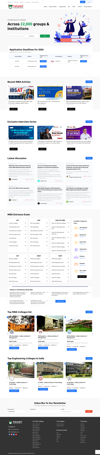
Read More (13, 109)
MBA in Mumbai (36, 425)
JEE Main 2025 (83, 437)
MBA (57, 432)
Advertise (16, 2)
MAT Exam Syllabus (35, 223)
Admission (69, 346)
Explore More (82, 276)
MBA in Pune (35, 440)
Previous (7, 98)
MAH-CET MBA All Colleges (58, 246)
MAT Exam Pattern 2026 (36, 234)
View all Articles (60, 301)
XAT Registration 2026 (14, 262)
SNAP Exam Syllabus (57, 258)
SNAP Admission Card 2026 (58, 266)
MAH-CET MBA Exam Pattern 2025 (59, 238)
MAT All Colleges (34, 242)
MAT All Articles (34, 238)
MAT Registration (34, 227)
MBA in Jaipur (35, 432)
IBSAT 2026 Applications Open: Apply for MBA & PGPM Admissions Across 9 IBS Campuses (60, 294)
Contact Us (27, 2)
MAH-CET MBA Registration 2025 (58, 227)
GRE (81, 434)
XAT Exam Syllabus (13, 258)
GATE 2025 (82, 440)
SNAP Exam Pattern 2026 (58, 270)
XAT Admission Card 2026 (15, 266)
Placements (82, 346)
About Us (9, 2)
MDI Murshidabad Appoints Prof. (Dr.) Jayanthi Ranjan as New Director (81, 293)
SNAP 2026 (82, 429)
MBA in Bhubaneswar (37, 444)
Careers (22, 2)
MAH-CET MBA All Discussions (59, 250)
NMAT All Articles (34, 273)
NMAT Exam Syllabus (35, 258)
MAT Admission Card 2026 (36, 230)
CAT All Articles (12, 238)
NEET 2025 (82, 439)
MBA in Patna (35, 445)
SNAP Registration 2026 (57, 262)
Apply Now (43, 61)
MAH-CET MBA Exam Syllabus (59, 223)
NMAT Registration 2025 (36, 262)
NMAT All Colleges (34, 277)
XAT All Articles (12, 273)
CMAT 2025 (82, 427)
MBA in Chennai (36, 434)
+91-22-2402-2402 (15, 429)
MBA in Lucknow (36, 430)
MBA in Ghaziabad (36, 429)
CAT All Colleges (13, 242)
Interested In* (10, 409)
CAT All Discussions (13, 245)
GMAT (81, 432)
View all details (14, 348)
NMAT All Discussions (35, 281)
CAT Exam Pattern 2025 (14, 234)
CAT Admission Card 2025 (15, 230)
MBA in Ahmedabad (36, 439)
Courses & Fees (75, 346)
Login (82, 1)
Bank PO (58, 437)
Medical (58, 436)
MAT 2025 (82, 430)
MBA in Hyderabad (36, 435)
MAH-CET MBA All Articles (58, 243)
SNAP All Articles (56, 273)
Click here (82, 229)
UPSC (58, 441)
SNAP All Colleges (56, 277)
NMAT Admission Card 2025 (37, 266)
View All (89, 81)
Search (44, 36)
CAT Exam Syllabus (13, 223)
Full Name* (33, 409)
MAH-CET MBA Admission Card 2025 (58, 233)
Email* (62, 409)
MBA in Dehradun (36, 447)
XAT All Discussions (13, 281)
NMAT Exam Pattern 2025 (36, 270)
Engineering (59, 434)
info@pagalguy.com (15, 431)
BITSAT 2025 (82, 442)
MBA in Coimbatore (36, 437)
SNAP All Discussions (57, 281)
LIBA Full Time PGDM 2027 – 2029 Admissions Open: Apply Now (38, 293)
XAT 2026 (82, 425)
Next (92, 98)
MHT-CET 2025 (83, 435)
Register (89, 1)
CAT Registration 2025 (14, 227)
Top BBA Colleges (60, 425)
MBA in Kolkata (36, 442)
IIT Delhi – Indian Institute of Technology (50, 382)
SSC (57, 439)
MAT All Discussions (35, 245)
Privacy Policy (35, 2)
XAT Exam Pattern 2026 (14, 270)
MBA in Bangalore (36, 427)
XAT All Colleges (13, 277)
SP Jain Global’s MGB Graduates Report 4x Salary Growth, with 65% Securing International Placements (17, 302)
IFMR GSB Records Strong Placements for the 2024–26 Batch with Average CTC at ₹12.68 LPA (38, 302)
